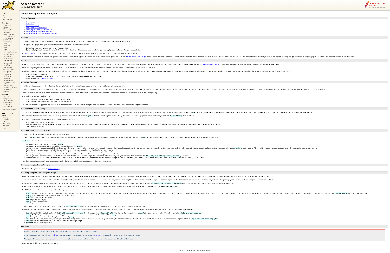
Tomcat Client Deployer (45, 78)
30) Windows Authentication (8, 85)
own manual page (54, 169)
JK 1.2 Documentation (9, 110)
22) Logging (6, 65)
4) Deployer (6, 31)
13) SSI (5, 47)
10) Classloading (7, 42)
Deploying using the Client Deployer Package (41, 33)
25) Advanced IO (8, 71)
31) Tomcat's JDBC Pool (10, 87)
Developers (6, 123)
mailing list (96, 235)
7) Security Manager (9, 36)
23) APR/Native (7, 67)
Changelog (6, 119)
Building (5, 118)
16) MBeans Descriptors (10, 53)
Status (5, 121)
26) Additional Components (7, 74)
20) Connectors (7, 60)
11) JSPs (5, 43)
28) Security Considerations (8, 79)
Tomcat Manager (31, 53)
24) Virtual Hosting (8, 69)
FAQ (4, 18)
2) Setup (5, 27)
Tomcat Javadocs (8, 100)
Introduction (30, 22)
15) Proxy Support (8, 51)
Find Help (55, 235)
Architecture (6, 125)
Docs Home (6, 16)
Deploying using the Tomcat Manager (39, 32)
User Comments (7, 19)
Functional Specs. (8, 127)
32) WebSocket (7, 89)
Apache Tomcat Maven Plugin (136, 57)
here (56, 239)
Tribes (4, 129)
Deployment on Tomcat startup (36, 28)
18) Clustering (7, 56)
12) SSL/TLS (6, 45)
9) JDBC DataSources (9, 40)
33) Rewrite (6, 91)
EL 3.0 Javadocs (7, 106)
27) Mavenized (7, 76)
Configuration (7, 99)
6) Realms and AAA (8, 34)
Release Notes (7, 97)
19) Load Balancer (8, 58)
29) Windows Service (9, 82)
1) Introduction (7, 25)
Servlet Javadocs (7, 102)
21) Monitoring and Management (8, 63)
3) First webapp (7, 29)
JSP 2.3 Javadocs (7, 104)
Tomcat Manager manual (210, 64)
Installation (30, 24)
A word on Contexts (32, 26)
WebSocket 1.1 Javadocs (10, 108)
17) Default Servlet (8, 54)
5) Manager (6, 32)
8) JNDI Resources (8, 38)
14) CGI (5, 49)
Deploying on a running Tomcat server (39, 30)
